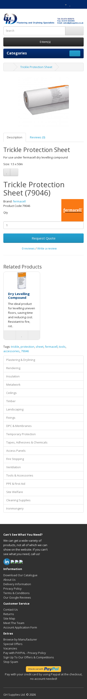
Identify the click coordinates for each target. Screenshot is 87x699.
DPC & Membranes (19, 426)
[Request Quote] (80, 4)
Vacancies (10, 648)
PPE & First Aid (15, 484)
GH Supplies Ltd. (14, 695)
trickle (15, 347)
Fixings (10, 418)
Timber (11, 401)
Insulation (13, 376)
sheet (40, 347)
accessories (11, 351)
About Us (9, 580)
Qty (5, 212)
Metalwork (13, 385)
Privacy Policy (12, 589)
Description (14, 137)
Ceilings (11, 393)
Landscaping (14, 409)
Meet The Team (13, 623)
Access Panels (16, 451)
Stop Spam (10, 662)
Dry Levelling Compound (19, 295)
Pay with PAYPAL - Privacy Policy (24, 653)
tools (62, 347)
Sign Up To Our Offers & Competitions (28, 657)
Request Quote (44, 238)
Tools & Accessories (19, 475)
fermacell (19, 201)
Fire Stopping (15, 459)
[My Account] (64, 4)
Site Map (9, 618)
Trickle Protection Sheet (36, 67)
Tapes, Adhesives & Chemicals (27, 442)
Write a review (47, 248)
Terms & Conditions (16, 593)
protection (27, 347)
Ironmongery (15, 508)
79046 (25, 351)
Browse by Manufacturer (20, 639)
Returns (8, 614)
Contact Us (10, 609)
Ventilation (13, 467)
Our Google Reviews (17, 597)
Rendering (13, 368)
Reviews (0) (37, 137)
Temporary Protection (21, 434)
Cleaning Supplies (18, 500)
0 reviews (28, 248)
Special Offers (13, 644)
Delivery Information (17, 584)
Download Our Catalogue (20, 575)
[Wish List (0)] (70, 4)
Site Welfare (14, 492)
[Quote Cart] (75, 4)
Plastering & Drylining (20, 360)
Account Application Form (20, 627)
